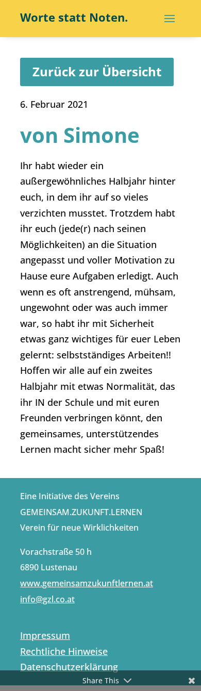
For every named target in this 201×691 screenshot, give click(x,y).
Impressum (45, 635)
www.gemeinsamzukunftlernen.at (86, 583)
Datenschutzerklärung (69, 667)
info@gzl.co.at (47, 599)
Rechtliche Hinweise (64, 651)
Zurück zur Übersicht (96, 71)
